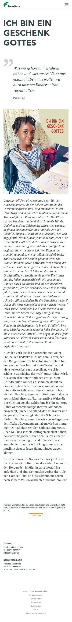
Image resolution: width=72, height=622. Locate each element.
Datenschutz (36, 606)
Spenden (36, 515)
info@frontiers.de (11, 552)
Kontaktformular (36, 595)
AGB (36, 609)
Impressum (36, 602)
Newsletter (36, 598)
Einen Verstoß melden (36, 613)
